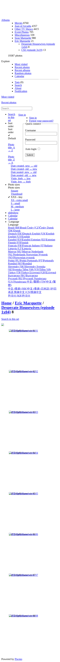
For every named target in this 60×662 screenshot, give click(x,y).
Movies (18, 23)
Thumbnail (16, 193)
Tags (17, 82)
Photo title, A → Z (11, 147)
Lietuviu (19, 248)
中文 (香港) (24, 288)
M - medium (17, 206)
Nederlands (25, 253)
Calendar (19, 76)
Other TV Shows (24, 29)
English (43, 233)
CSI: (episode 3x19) (31, 50)
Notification (21, 91)
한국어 (19, 295)
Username (30, 130)
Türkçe (19, 272)
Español (19, 239)
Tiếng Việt (36, 269)
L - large (15, 209)
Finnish (18, 242)
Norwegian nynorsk (28, 256)
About (18, 88)
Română (20, 263)
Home (6, 303)
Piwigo (18, 659)
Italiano (42, 245)
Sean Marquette (23, 38)
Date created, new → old (24, 165)
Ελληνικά (43, 272)
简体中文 (28, 292)
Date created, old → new (24, 169)
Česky (37, 227)
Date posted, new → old (23, 172)
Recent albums (22, 70)
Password (30, 139)
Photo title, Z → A (11, 159)
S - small (15, 203)
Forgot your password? (41, 120)
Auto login (31, 149)
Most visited (21, 64)
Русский (21, 278)
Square (14, 190)
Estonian (43, 239)
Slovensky (22, 266)
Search (18, 85)
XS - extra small (19, 200)
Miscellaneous (22, 35)
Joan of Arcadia (23, 26)
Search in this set (10, 319)
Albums (5, 20)
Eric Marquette (22, 41)
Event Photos (22, 32)
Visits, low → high (21, 181)
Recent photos (22, 67)
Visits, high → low (21, 178)
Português (40, 260)
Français (20, 245)
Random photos (23, 73)
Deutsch (20, 233)
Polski (17, 260)
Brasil (17, 227)
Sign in (22, 114)
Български (23, 275)
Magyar (19, 251)
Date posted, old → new (23, 175)
